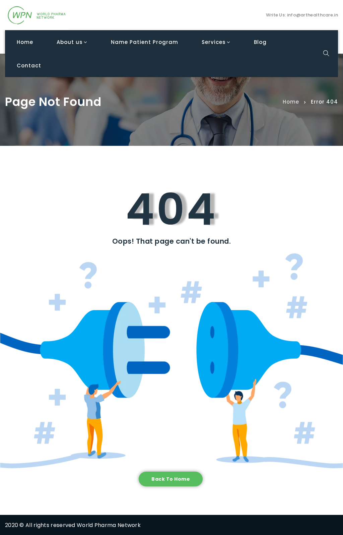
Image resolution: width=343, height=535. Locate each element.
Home (291, 101)
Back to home (170, 479)
